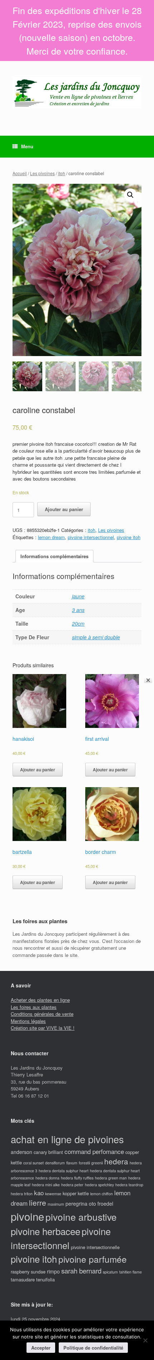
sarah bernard (81, 1270)
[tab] (54, 556)
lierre (37, 1202)
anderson (21, 1151)
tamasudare (23, 1279)
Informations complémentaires (54, 556)
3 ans (78, 609)
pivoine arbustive (81, 1216)
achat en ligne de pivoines (67, 1139)
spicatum (110, 1272)
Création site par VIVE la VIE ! (42, 1027)
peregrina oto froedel (89, 1203)
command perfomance (94, 1151)
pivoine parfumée (92, 1259)
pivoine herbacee (45, 1231)
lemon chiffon (101, 1193)
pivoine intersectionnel (91, 537)
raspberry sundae (28, 1271)
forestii (84, 1162)
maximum (56, 1204)
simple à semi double (96, 637)
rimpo (53, 1271)
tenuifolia (45, 1279)
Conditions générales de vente (42, 1013)
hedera (116, 1161)
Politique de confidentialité (93, 1347)
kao (39, 1192)
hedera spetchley (99, 1184)
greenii (97, 1162)
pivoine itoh (128, 537)
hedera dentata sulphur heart (63, 1170)
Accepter (40, 1347)
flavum (71, 1162)
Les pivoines (42, 173)
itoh (61, 173)
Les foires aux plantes (34, 1007)
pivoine (27, 1216)
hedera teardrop (129, 1184)
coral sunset (33, 1162)
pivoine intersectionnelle (95, 1247)
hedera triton (22, 1193)
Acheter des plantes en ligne (40, 999)
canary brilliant (48, 1152)
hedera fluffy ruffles (77, 1178)
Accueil (20, 173)
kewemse (53, 1193)
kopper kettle (76, 1193)
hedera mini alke (46, 1184)
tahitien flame (130, 1272)
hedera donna (47, 1178)
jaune (78, 596)
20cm (78, 623)
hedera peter (72, 1184)
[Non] (145, 1340)
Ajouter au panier (64, 509)
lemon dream (51, 537)
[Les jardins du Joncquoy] (77, 93)
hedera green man (111, 1178)
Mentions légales (28, 1021)
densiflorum (55, 1162)
